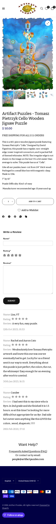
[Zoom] (48, 23)
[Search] (41, 8)
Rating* (7, 251)
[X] (9, 216)
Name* (6, 238)
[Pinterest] (15, 216)
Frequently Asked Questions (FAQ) (28, 451)
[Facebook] (4, 216)
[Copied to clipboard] (26, 216)
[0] (52, 8)
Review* (7, 263)
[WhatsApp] (21, 216)
